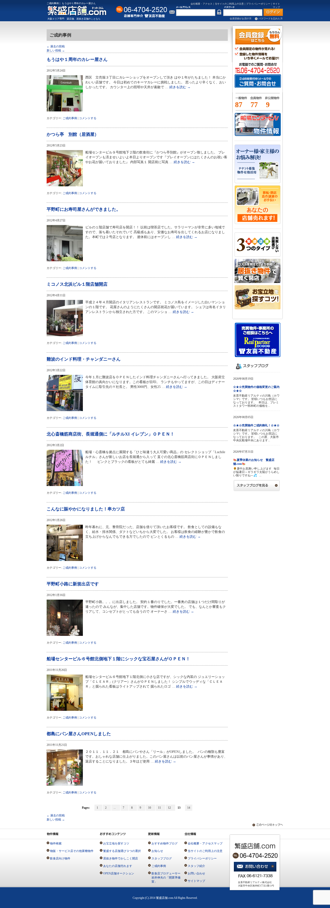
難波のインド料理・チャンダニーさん (84, 359)
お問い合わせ (196, 873)
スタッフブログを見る (256, 485)
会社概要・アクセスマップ (205, 843)
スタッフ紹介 (196, 866)
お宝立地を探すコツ (116, 843)
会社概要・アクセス (201, 3)
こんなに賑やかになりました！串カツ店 (86, 509)
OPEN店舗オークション (118, 873)
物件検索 (56, 843)
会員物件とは (256, 100)
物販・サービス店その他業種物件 (71, 851)
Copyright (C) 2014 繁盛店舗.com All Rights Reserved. (165, 898)
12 (170, 807)
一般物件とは (240, 100)
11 (160, 807)
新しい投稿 (56, 50)
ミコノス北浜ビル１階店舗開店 (77, 284)
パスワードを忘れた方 (270, 18)
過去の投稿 (56, 46)
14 (188, 807)
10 (150, 807)
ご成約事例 (70, 118)
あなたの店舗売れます (117, 866)
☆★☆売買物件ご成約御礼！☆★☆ (256, 425)
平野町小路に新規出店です (73, 583)
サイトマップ (196, 881)
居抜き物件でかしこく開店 (120, 858)
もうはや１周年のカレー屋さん (77, 59)
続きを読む (180, 87)
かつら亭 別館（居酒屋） (73, 134)
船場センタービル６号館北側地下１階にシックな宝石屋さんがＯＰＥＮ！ (118, 658)
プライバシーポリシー (258, 3)
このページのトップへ (265, 825)
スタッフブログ (161, 858)
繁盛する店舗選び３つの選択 (122, 851)
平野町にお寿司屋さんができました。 (84, 209)
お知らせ (157, 851)
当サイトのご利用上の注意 (229, 3)
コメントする (87, 118)
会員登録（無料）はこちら (258, 36)
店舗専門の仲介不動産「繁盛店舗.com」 (79, 10)
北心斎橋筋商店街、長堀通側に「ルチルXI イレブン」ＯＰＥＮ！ (110, 434)
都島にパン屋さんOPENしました (79, 733)
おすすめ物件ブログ (164, 843)
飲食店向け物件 (60, 858)
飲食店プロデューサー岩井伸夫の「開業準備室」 (165, 877)
